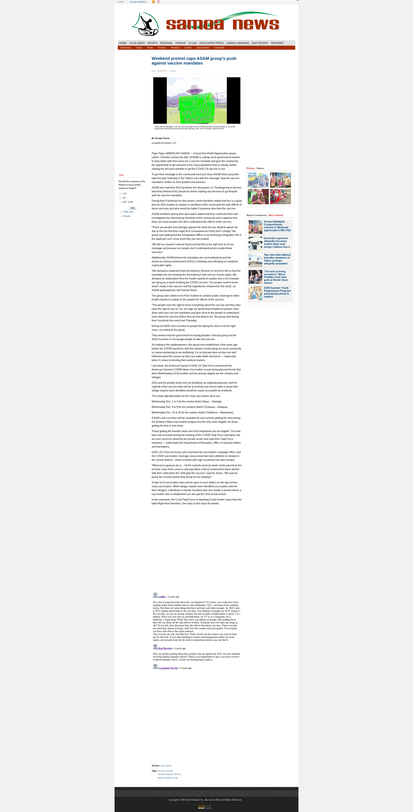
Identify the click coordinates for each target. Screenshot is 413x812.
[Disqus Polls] (197, 547)
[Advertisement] (133, 105)
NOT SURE (128, 202)
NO (124, 198)
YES (125, 193)
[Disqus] (197, 631)
